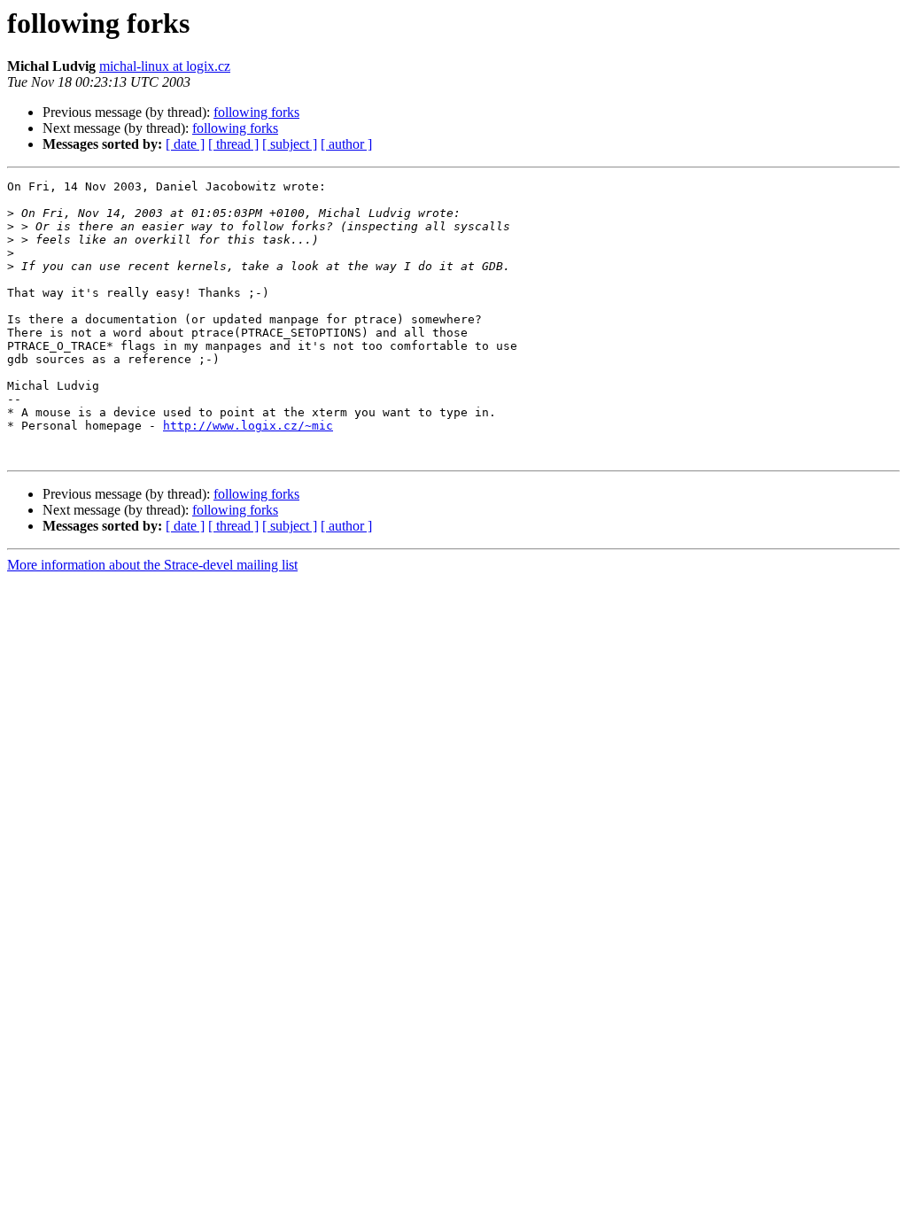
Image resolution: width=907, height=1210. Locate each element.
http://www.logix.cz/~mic (248, 425)
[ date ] (185, 143)
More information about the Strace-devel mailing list (152, 564)
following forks (256, 112)
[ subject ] (289, 143)
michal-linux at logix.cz (164, 66)
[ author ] (346, 143)
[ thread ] (233, 143)
